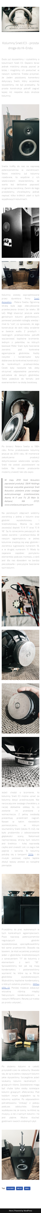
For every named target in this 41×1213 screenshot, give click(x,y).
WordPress (28, 1211)
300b (30, 854)
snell (27, 1188)
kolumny (10, 1188)
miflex (19, 1188)
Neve (11, 1211)
